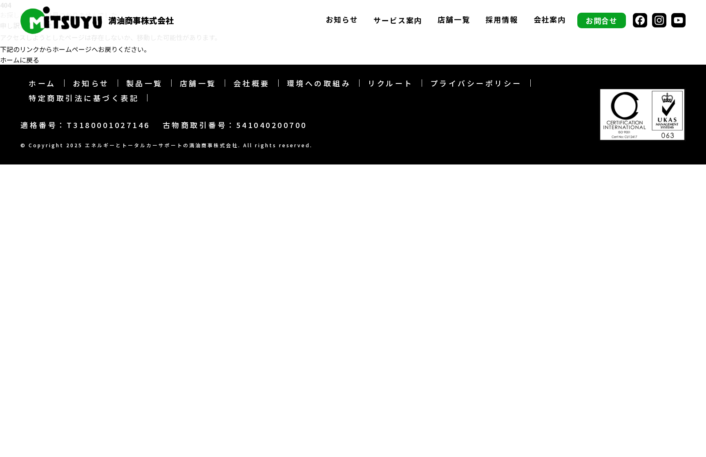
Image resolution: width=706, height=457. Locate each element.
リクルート (390, 83)
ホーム (42, 83)
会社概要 (251, 83)
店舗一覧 (454, 20)
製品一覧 (144, 83)
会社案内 (550, 20)
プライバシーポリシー (476, 83)
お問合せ (601, 20)
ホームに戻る (19, 60)
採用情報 (501, 20)
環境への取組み (319, 83)
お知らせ (342, 20)
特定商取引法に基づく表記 (84, 97)
